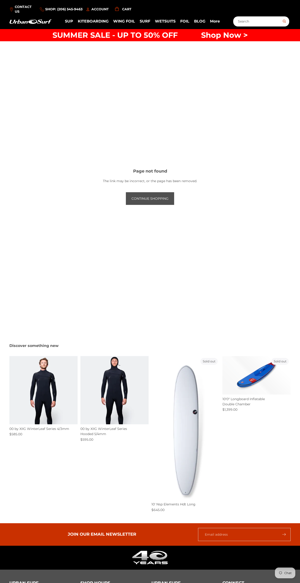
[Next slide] (71, 390)
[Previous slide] (16, 390)
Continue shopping (150, 198)
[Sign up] (284, 534)
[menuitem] (215, 21)
